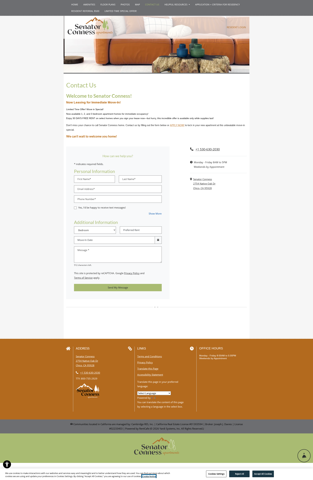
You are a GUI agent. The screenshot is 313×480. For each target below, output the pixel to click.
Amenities (89, 4)
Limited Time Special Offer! (121, 11)
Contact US (152, 4)
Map (137, 4)
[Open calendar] (158, 240)
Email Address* (86, 189)
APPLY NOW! (177, 125)
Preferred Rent (131, 230)
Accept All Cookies (263, 473)
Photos (125, 4)
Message (83, 250)
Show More (155, 213)
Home (74, 4)
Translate (162, 397)
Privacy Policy (132, 273)
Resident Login (238, 27)
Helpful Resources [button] (176, 4)
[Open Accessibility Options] (7, 465)
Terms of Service (83, 277)
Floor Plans (107, 4)
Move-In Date (85, 240)
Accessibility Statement (150, 374)
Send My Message (118, 287)
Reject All (239, 473)
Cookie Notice (149, 476)
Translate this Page (147, 368)
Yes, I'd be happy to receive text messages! (102, 207)
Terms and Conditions (149, 356)
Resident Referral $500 (86, 11)
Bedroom (94, 227)
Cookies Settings (216, 473)
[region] (156, 474)
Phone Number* (86, 199)
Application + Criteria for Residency (218, 4)
